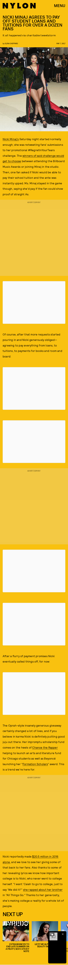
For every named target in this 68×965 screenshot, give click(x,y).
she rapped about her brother (43, 889)
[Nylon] (19, 5)
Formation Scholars (35, 764)
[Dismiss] (62, 934)
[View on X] (34, 302)
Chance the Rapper (45, 747)
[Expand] (51, 934)
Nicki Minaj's (11, 139)
